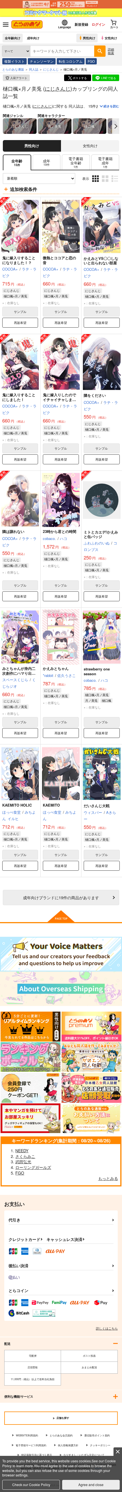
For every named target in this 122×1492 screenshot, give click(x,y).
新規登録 (81, 24)
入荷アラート (18, 78)
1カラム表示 (115, 182)
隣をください (95, 395)
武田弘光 (23, 1161)
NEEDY (21, 1150)
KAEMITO (51, 805)
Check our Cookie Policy (31, 1484)
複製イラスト (14, 61)
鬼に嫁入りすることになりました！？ (18, 260)
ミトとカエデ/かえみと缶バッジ (101, 534)
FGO (91, 61)
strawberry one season (97, 671)
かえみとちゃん (56, 668)
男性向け (89, 38)
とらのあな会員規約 (61, 1435)
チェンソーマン (42, 61)
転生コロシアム (71, 61)
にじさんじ (57, 88)
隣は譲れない (13, 531)
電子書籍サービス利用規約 (31, 1445)
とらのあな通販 (13, 69)
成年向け (33, 38)
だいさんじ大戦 (97, 805)
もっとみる (108, 1178)
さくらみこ (25, 1156)
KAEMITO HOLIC (17, 805)
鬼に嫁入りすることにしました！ (18, 397)
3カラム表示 (96, 182)
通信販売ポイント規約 (97, 1435)
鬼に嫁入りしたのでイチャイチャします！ (59, 399)
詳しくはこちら (107, 1328)
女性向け (111, 38)
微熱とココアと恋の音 (59, 260)
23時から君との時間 (59, 531)
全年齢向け (12, 38)
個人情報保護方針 (68, 1445)
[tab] (46, 162)
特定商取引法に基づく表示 (36, 1455)
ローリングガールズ (33, 1167)
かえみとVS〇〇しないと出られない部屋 (101, 261)
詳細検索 (111, 51)
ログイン (98, 24)
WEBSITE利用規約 (27, 1435)
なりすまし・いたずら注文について (84, 1455)
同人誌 (33, 69)
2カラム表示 (105, 182)
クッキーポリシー (100, 1445)
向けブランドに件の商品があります (61, 897)
